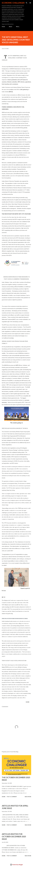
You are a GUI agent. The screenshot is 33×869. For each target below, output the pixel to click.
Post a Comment (12, 796)
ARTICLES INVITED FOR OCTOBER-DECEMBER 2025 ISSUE (14, 836)
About (10, 26)
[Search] (26, 3)
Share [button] (27, 702)
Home (3, 26)
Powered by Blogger (17, 864)
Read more (28, 796)
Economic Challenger (13, 3)
